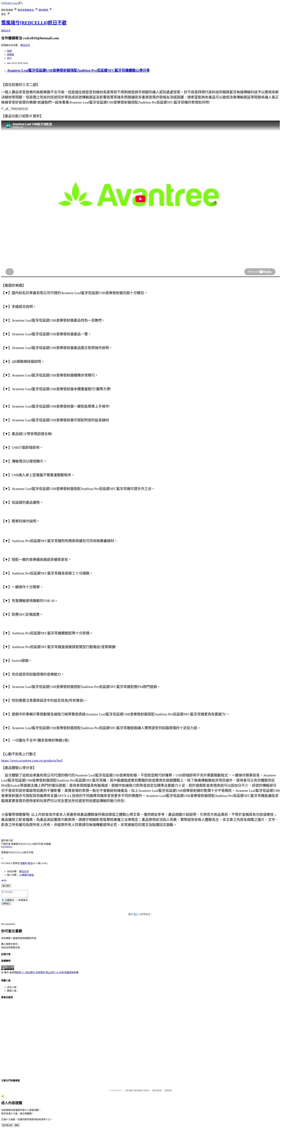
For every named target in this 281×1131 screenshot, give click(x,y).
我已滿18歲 (7, 1125)
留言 (30, 863)
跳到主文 (6, 30)
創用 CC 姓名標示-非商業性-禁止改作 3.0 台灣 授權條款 (45, 972)
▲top (3, 880)
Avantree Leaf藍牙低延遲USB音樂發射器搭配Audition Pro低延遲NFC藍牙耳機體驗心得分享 (78, 70)
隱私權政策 (157, 1090)
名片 (9, 58)
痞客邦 (23, 863)
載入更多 (6, 886)
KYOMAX (6, 847)
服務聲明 (168, 1090)
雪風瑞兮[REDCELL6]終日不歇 (34, 22)
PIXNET (118, 1090)
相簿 (9, 51)
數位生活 (25, 45)
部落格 (10, 54)
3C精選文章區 (26, 875)
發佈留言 (6, 903)
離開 (17, 1125)
